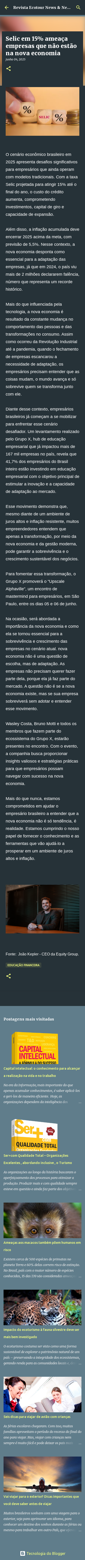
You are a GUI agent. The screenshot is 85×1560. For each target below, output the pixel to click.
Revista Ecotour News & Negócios (46, 7)
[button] (8, 69)
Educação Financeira (23, 965)
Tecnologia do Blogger (45, 1553)
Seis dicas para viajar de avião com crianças (37, 1417)
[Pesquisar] (78, 7)
